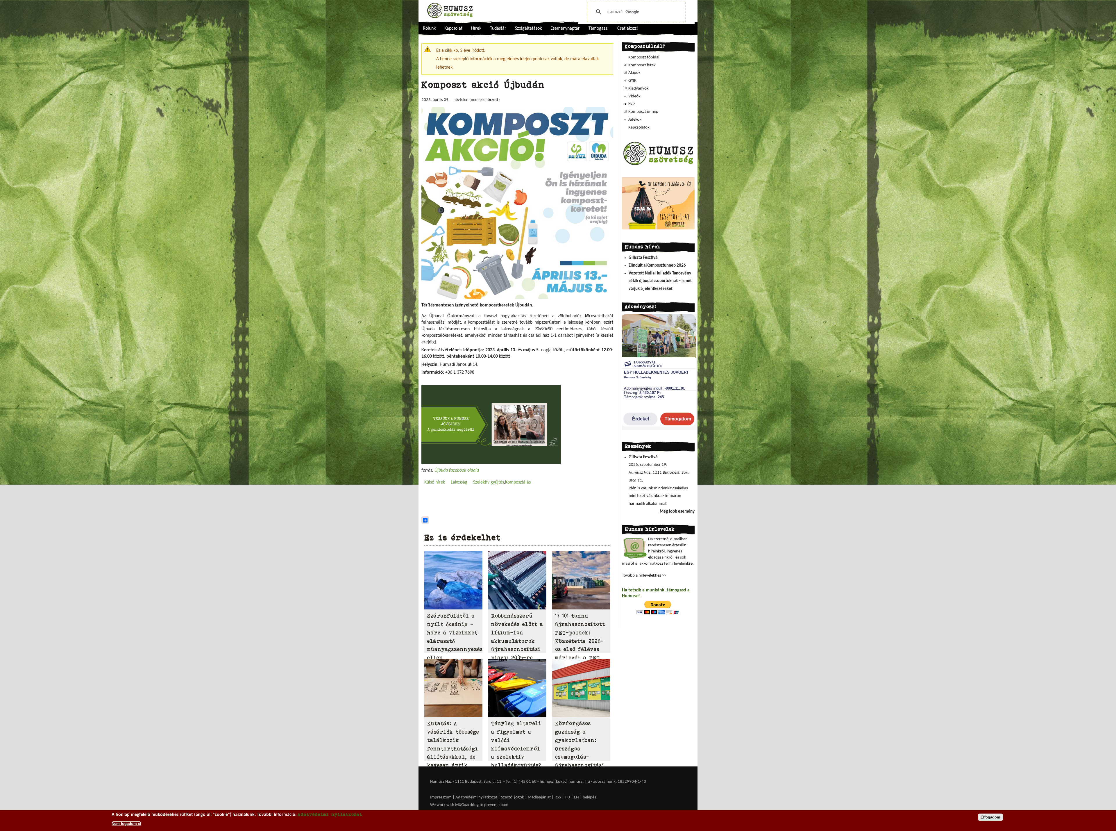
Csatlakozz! (627, 28)
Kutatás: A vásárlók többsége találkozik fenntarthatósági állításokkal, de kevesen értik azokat (453, 749)
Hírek (476, 28)
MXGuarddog (467, 805)
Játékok (634, 119)
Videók (634, 96)
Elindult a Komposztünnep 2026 (657, 265)
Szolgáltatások (528, 28)
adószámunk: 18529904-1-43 (619, 782)
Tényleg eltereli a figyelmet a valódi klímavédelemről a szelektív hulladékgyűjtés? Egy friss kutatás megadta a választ (516, 757)
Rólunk (429, 28)
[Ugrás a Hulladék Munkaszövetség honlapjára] (658, 165)
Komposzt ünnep (643, 112)
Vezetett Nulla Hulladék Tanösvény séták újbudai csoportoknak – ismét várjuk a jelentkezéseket (660, 281)
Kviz (631, 104)
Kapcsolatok (639, 127)
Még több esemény (677, 511)
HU (567, 797)
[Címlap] (450, 10)
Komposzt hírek (642, 65)
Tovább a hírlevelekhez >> (644, 575)
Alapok (634, 73)
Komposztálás (518, 482)
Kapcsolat (453, 28)
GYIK (632, 81)
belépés (589, 797)
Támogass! (599, 28)
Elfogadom (990, 817)
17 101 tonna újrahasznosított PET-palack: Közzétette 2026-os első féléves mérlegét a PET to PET (580, 641)
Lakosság (459, 482)
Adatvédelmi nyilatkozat (476, 797)
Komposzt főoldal (643, 57)
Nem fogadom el (126, 823)
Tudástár (498, 28)
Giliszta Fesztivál (644, 258)
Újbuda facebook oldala (456, 470)
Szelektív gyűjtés (488, 482)
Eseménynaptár (565, 28)
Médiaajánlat (540, 797)
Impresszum (441, 797)
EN (576, 797)
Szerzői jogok (512, 797)
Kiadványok (638, 88)
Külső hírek (434, 482)
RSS (558, 797)
